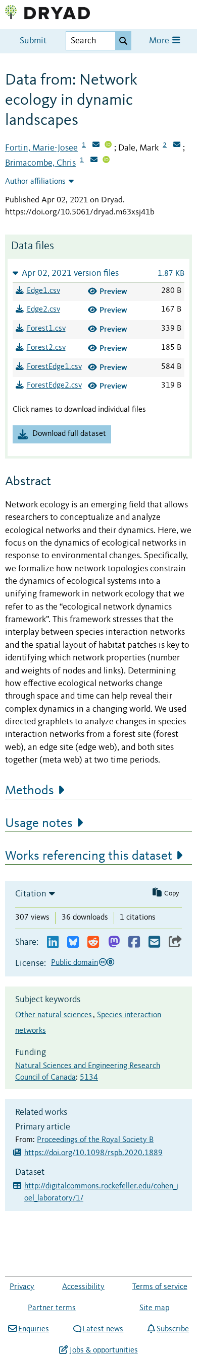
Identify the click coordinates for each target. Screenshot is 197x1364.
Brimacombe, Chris (40, 163)
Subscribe (173, 1329)
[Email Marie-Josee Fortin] (96, 145)
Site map (154, 1308)
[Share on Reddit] (93, 942)
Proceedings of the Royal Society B (95, 1140)
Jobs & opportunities (103, 1350)
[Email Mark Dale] (177, 145)
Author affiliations (35, 182)
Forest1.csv (46, 329)
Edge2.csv (43, 310)
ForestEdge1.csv (54, 367)
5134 (89, 1078)
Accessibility (83, 1287)
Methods (29, 790)
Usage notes (39, 823)
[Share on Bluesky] (73, 942)
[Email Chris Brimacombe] (94, 161)
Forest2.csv (46, 348)
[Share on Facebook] (134, 942)
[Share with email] (154, 942)
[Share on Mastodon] (114, 942)
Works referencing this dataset (88, 856)
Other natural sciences (53, 1015)
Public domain (74, 963)
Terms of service (159, 1287)
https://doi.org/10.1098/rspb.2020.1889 (93, 1153)
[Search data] (123, 40)
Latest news (102, 1329)
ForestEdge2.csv (54, 386)
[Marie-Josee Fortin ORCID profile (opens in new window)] (108, 145)
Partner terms (52, 1308)
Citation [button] (30, 893)
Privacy (22, 1287)
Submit (33, 41)
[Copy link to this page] (175, 942)
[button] (98, 273)
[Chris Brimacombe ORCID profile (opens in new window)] (106, 161)
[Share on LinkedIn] (53, 942)
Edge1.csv (43, 291)
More (160, 41)
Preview (113, 291)
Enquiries (33, 1329)
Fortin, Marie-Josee (41, 148)
